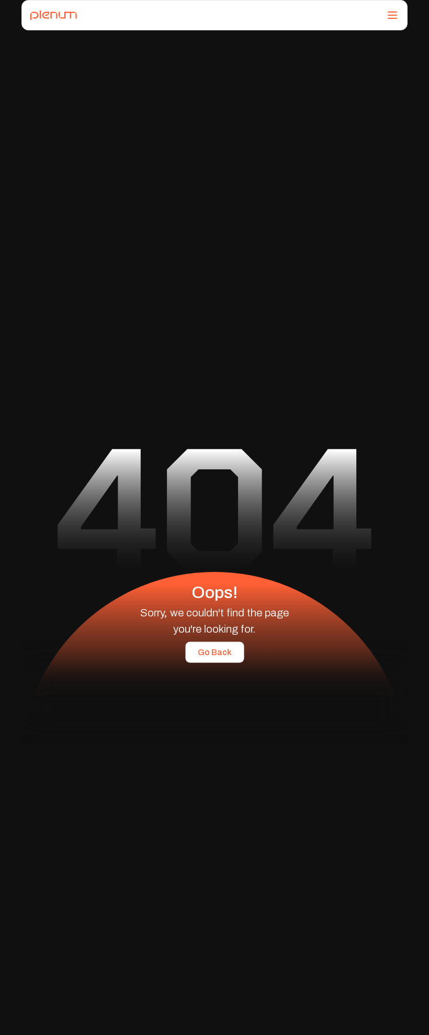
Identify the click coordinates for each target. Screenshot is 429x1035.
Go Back (214, 651)
